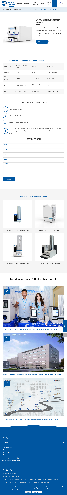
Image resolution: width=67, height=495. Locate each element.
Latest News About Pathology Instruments (33, 279)
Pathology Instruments (15, 9)
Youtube (19, 460)
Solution (20, 3)
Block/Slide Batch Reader (30, 9)
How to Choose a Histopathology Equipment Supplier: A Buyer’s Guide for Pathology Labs (32, 374)
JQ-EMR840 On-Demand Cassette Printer (17, 263)
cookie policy (45, 489)
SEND (9, 179)
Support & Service (35, 3)
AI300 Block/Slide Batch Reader (48, 9)
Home (6, 9)
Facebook (4, 460)
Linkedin (14, 460)
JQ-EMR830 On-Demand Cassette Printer (17, 230)
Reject (28, 492)
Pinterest (9, 460)
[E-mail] (65, 322)
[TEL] (65, 326)
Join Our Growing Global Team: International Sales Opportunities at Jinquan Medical (30, 419)
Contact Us (48, 3)
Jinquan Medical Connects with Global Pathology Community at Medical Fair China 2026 (31, 329)
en (62, 3)
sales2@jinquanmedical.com (13, 476)
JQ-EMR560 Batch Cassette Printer (49, 263)
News (42, 3)
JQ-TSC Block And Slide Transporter (49, 230)
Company (27, 3)
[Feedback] (65, 330)
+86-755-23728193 (10, 473)
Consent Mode (37, 492)
